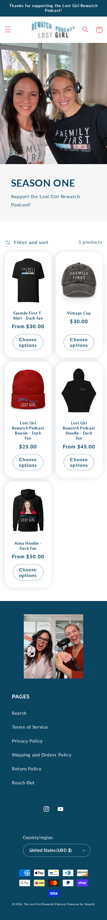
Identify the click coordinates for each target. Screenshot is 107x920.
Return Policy (26, 768)
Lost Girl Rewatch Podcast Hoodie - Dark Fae (79, 430)
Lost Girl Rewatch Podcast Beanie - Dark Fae (28, 430)
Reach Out (23, 782)
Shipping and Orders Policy (41, 754)
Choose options (28, 342)
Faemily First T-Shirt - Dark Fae (28, 315)
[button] (8, 29)
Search (19, 713)
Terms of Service (30, 727)
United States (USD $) (50, 850)
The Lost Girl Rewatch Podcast (45, 904)
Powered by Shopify (81, 904)
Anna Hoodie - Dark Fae (28, 546)
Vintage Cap (78, 313)
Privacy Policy (27, 740)
